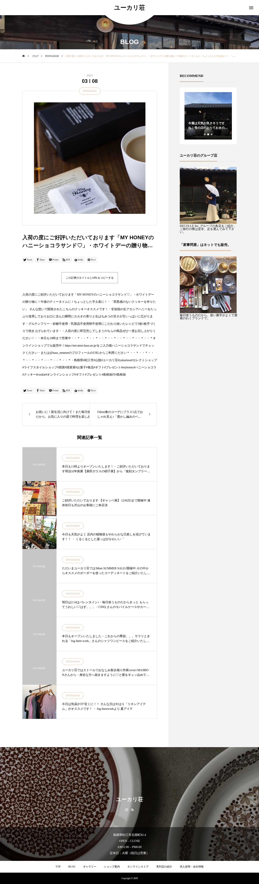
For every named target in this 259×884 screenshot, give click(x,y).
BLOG (71, 866)
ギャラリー (89, 866)
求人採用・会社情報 (192, 866)
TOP (58, 866)
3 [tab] (212, 134)
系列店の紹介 (164, 866)
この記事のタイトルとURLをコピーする (90, 277)
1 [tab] (205, 134)
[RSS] (132, 809)
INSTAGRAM (90, 91)
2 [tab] (208, 134)
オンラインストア (138, 866)
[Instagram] (126, 809)
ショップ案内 (112, 866)
